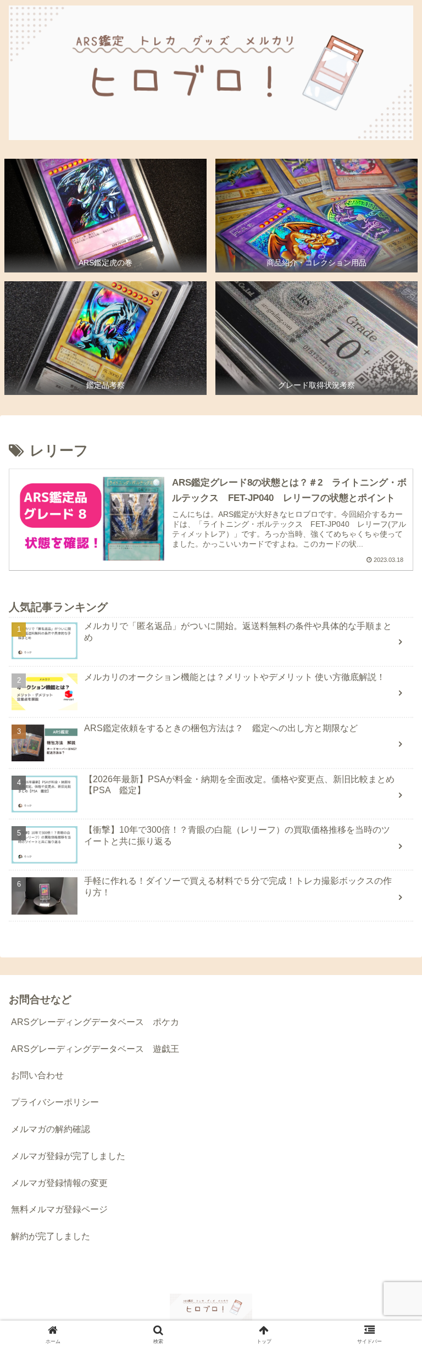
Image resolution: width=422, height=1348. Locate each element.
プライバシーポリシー (55, 1102)
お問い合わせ (37, 1075)
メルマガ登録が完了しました (68, 1156)
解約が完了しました (50, 1236)
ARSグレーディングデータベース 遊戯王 (95, 1049)
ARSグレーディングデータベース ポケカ (95, 1022)
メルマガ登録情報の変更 (59, 1183)
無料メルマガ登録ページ (59, 1209)
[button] (389, 1301)
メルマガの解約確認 (50, 1129)
